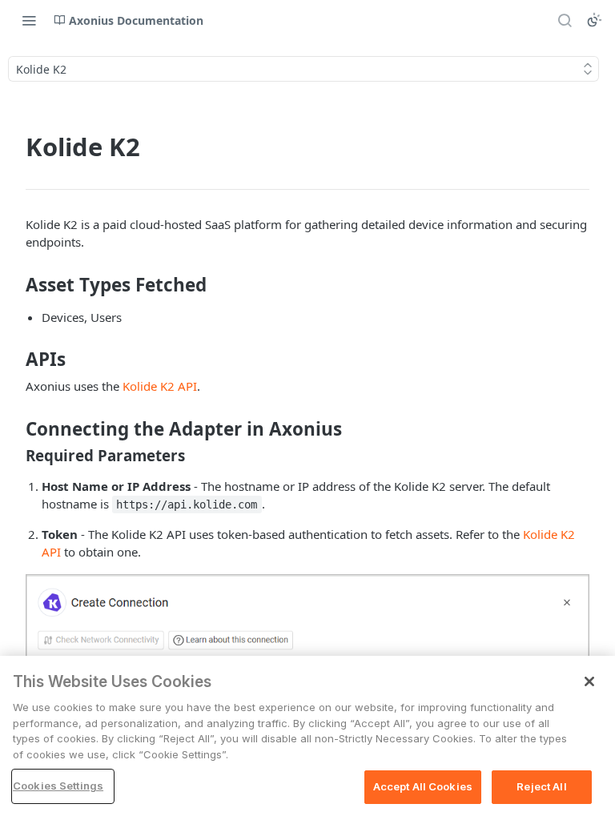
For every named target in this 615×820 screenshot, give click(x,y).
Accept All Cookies (422, 786)
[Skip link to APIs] (15, 359)
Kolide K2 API (160, 386)
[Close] (589, 681)
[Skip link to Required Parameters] (15, 455)
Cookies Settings (58, 785)
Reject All (541, 786)
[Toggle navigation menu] (29, 20)
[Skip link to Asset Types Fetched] (15, 285)
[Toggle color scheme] (594, 20)
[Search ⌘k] (564, 20)
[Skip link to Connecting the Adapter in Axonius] (15, 428)
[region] (307, 738)
